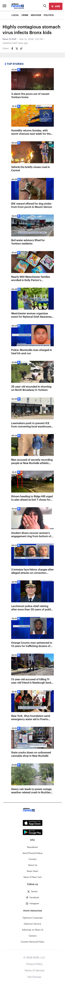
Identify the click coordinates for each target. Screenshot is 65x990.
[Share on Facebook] (12, 48)
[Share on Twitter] (16, 48)
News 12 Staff (9, 39)
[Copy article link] (21, 48)
